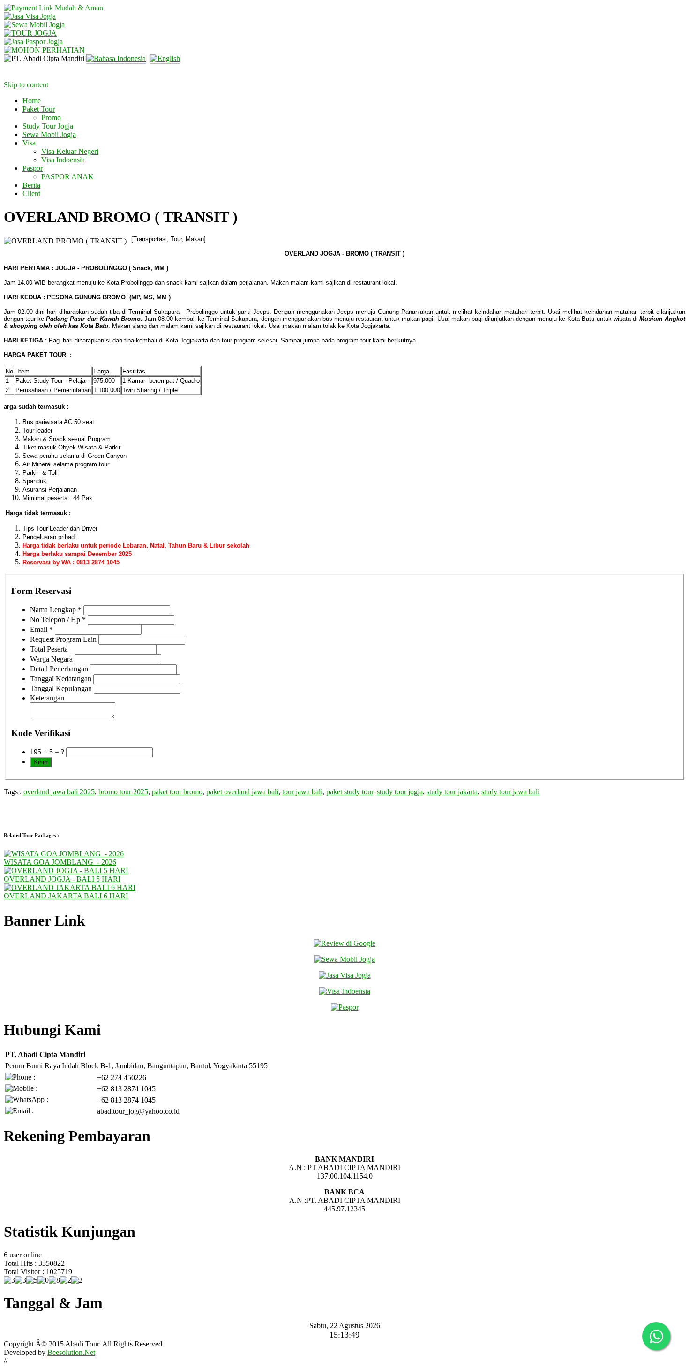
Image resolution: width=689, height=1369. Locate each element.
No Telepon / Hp (58, 620)
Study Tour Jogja (47, 126)
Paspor (32, 168)
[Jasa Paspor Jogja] (33, 42)
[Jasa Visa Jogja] (30, 16)
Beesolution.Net (71, 1352)
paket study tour (349, 792)
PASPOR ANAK (67, 177)
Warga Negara (51, 659)
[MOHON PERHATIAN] (44, 50)
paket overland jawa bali (242, 792)
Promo (51, 118)
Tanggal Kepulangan (61, 688)
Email (41, 629)
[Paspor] (345, 1007)
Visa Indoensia (63, 160)
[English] (166, 58)
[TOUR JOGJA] (30, 33)
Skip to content (26, 85)
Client (31, 194)
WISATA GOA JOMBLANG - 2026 (60, 862)
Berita (31, 185)
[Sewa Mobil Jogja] (34, 25)
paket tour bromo (177, 792)
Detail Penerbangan (59, 669)
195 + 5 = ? (47, 752)
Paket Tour (38, 109)
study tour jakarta (452, 792)
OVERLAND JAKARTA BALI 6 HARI (66, 896)
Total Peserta (49, 649)
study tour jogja (400, 792)
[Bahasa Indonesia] (117, 58)
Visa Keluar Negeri (69, 151)
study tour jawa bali (510, 792)
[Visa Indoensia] (344, 991)
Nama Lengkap (56, 610)
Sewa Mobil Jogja (49, 134)
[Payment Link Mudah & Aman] (53, 8)
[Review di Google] (344, 943)
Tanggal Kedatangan (60, 679)
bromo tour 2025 (123, 792)
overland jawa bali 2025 (59, 792)
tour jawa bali (302, 792)
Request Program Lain (63, 639)
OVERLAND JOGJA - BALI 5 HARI (62, 879)
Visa (29, 143)
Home (31, 101)
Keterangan (47, 698)
